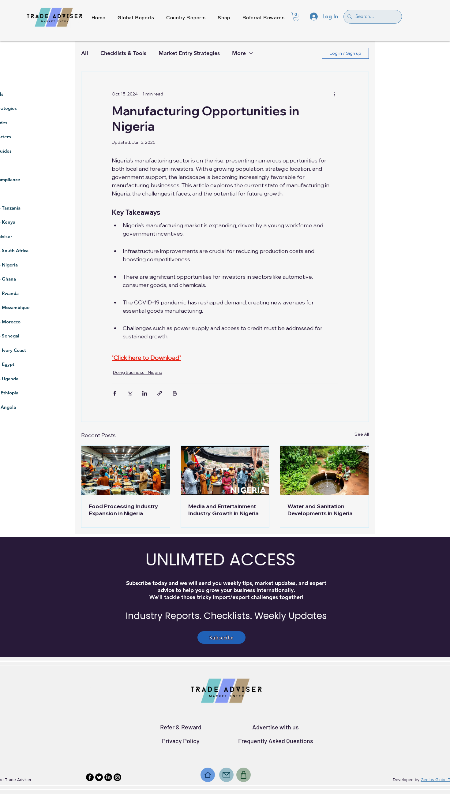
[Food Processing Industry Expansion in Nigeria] (125, 470)
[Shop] (243, 775)
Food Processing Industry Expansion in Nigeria (123, 510)
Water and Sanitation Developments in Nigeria (320, 510)
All (84, 53)
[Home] (208, 775)
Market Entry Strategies (189, 53)
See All (361, 434)
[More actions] (334, 94)
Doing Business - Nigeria (137, 372)
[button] (296, 16)
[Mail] (226, 775)
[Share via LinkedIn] (145, 393)
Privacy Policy (181, 740)
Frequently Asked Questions (275, 740)
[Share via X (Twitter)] (130, 393)
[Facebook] (90, 777)
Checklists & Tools (123, 53)
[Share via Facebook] (115, 393)
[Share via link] (160, 393)
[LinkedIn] (108, 777)
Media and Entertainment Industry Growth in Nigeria (223, 510)
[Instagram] (117, 777)
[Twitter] (99, 777)
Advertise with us (275, 727)
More (239, 53)
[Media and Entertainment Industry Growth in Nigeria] (225, 470)
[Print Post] (175, 393)
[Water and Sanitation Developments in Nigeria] (324, 470)
